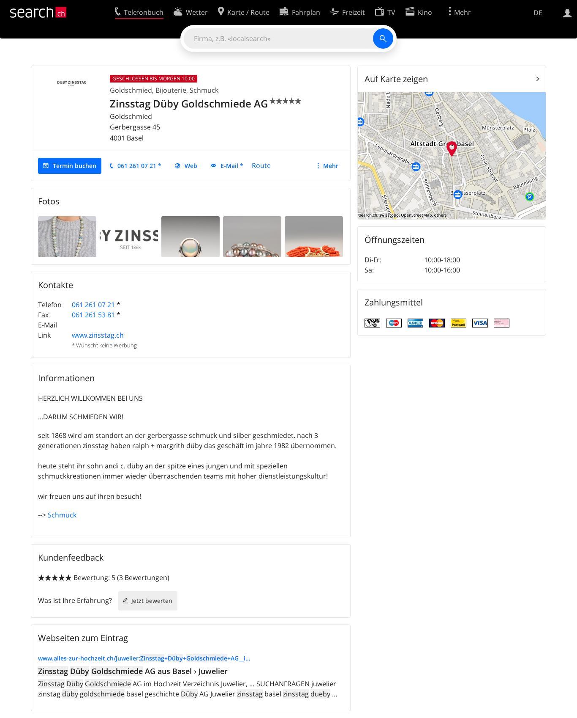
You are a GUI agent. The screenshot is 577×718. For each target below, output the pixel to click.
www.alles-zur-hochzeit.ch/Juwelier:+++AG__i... (144, 658)
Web (191, 166)
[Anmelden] (567, 12)
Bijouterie (170, 90)
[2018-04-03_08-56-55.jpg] (67, 236)
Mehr (330, 166)
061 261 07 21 (93, 304)
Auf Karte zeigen (396, 79)
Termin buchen (74, 166)
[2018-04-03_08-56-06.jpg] (252, 236)
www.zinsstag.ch (98, 335)
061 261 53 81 (93, 314)
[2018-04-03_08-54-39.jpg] (129, 236)
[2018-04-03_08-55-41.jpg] (190, 236)
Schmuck (204, 90)
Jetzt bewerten (151, 601)
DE (537, 12)
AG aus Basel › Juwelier (133, 671)
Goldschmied (131, 90)
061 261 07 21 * (139, 166)
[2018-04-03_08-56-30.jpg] (314, 236)
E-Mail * (231, 166)
